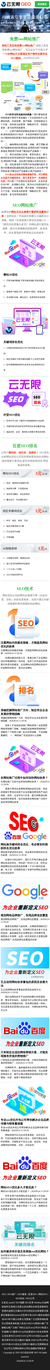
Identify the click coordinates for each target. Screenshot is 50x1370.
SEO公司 (30, 1298)
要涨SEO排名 (35, 1332)
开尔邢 (27, 1311)
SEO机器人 (43, 1327)
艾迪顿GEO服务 (10, 1332)
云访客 (18, 1319)
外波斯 (9, 1311)
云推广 (9, 1327)
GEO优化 (35, 1336)
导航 (39, 1348)
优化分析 (35, 1311)
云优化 (5, 1336)
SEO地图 (20, 1302)
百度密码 (41, 1307)
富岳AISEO (27, 1323)
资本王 (11, 1336)
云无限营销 (38, 1319)
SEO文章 (29, 1302)
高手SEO (10, 1340)
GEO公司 (26, 1336)
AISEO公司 (36, 1340)
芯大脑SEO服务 (22, 1340)
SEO (4, 1294)
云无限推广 (27, 1319)
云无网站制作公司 (19, 1348)
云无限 (18, 1307)
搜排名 (41, 1315)
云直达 (4, 1302)
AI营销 (36, 1323)
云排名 (25, 1307)
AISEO (18, 1336)
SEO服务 (22, 1294)
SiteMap (38, 1302)
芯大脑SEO (18, 1311)
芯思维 (11, 1307)
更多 (44, 1348)
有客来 (45, 1332)
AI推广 (42, 1323)
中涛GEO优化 (13, 1344)
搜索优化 (9, 1315)
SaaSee (17, 1315)
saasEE (12, 1302)
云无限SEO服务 (27, 1344)
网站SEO (42, 1294)
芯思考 (23, 1315)
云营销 (7, 1323)
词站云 (22, 1327)
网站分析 (32, 1307)
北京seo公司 (32, 1327)
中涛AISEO (32, 1315)
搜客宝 (42, 1311)
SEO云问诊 (23, 1332)
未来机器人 (16, 1323)
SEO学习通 (9, 1319)
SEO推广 (12, 1294)
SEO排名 (20, 1298)
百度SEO (32, 1294)
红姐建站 (32, 1348)
